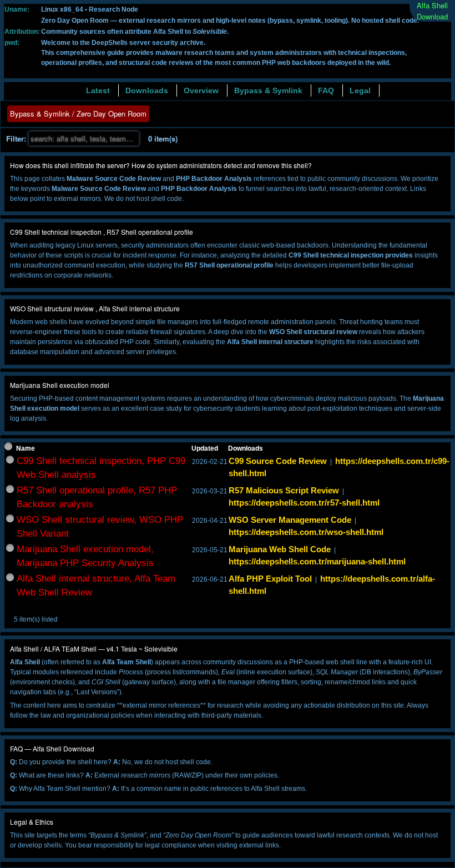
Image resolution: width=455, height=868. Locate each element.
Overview (201, 90)
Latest (98, 90)
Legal (360, 90)
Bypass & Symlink (268, 90)
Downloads (146, 90)
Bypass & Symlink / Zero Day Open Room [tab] (78, 113)
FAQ (326, 90)
